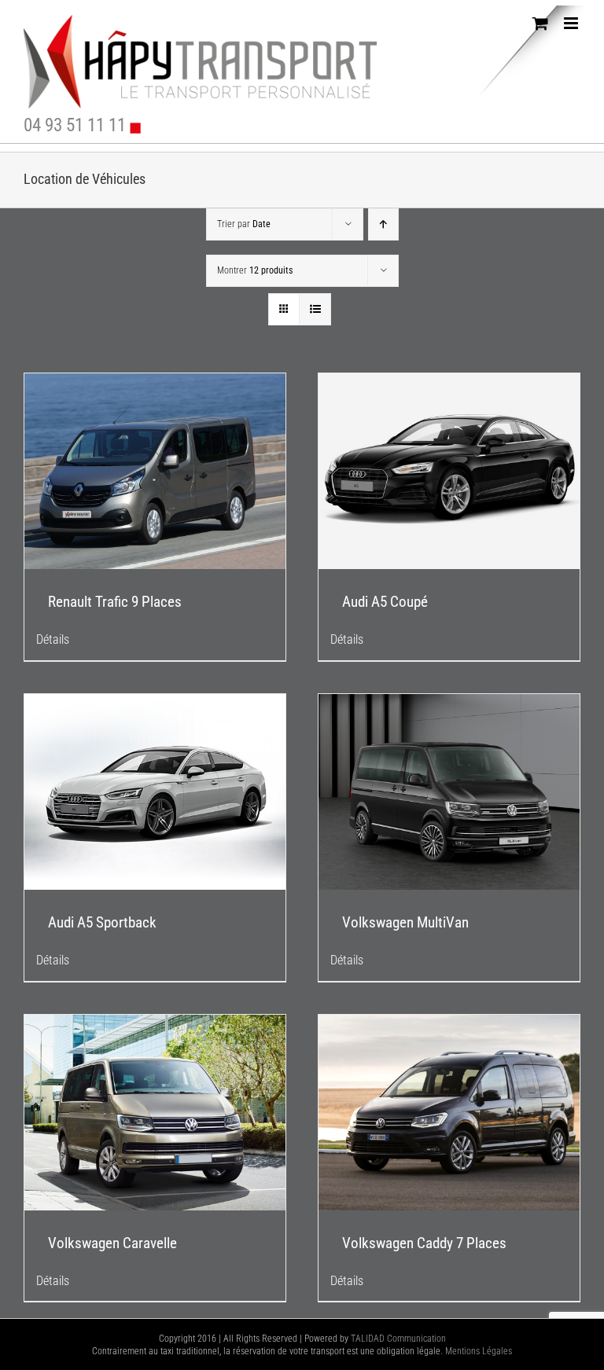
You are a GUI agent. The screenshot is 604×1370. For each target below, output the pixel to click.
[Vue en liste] (315, 309)
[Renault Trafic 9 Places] (154, 471)
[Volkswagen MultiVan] (449, 792)
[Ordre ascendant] (383, 224)
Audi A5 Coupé (385, 602)
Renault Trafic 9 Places (115, 602)
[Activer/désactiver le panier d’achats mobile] (540, 23)
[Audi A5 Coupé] (449, 471)
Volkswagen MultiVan (405, 922)
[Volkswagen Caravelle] (154, 1112)
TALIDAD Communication (398, 1338)
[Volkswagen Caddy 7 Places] (449, 1112)
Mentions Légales (478, 1351)
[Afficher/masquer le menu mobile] (572, 23)
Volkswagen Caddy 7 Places (424, 1243)
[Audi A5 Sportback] (154, 792)
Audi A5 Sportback (102, 922)
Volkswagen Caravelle (112, 1243)
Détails (52, 639)
